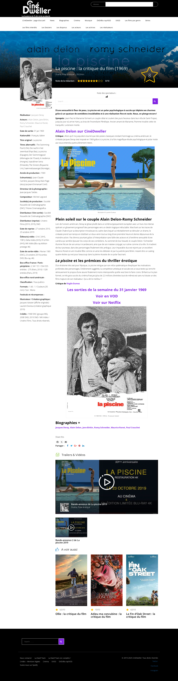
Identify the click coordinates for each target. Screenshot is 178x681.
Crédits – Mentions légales (30, 661)
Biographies (64, 20)
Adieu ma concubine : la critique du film (106, 615)
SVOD (118, 20)
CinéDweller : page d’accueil (33, 20)
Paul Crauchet (26, 126)
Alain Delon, (34, 119)
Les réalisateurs (106, 27)
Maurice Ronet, (41, 123)
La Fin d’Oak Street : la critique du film (140, 615)
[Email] (66, 442)
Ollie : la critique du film (70, 614)
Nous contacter (26, 658)
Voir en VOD (107, 296)
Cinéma (77, 20)
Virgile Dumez (73, 283)
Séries (147, 20)
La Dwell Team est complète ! (59, 658)
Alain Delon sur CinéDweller (80, 131)
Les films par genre (132, 20)
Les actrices (90, 27)
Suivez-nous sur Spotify (29, 665)
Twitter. (155, 661)
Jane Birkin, (44, 119)
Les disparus (62, 27)
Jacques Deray (38, 115)
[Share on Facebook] (57, 442)
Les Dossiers (47, 27)
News (52, 20)
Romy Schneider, (27, 123)
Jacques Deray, (62, 427)
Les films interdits (29, 27)
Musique (88, 20)
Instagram (154, 670)
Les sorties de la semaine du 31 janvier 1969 (106, 289)
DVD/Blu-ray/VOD (104, 20)
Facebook (154, 666)
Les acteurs (76, 27)
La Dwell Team (40, 658)
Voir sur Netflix (107, 302)
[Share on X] (61, 442)
